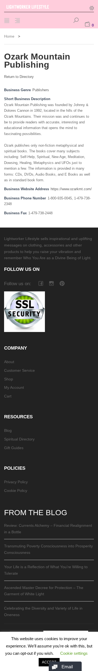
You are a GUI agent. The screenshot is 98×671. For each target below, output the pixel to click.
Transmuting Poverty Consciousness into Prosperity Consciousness (48, 549)
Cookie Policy (15, 490)
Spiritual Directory (19, 439)
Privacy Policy (16, 482)
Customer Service (19, 370)
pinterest (62, 283)
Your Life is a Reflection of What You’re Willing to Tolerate (46, 570)
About (9, 362)
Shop (8, 379)
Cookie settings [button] (74, 653)
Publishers (40, 90)
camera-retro (51, 283)
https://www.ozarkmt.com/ (71, 189)
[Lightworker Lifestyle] (34, 6)
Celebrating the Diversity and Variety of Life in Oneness (43, 611)
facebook (40, 283)
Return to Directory (19, 77)
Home (9, 36)
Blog (8, 430)
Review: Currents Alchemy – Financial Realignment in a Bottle (48, 528)
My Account (14, 387)
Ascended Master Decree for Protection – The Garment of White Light (43, 591)
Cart (7, 396)
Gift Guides (13, 448)
